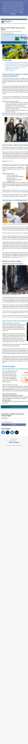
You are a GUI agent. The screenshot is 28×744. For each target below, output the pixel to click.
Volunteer (15, 407)
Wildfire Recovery (6, 312)
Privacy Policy (9, 445)
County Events (21, 407)
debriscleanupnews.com (8, 317)
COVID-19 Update (10, 70)
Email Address (4, 418)
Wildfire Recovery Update (12, 68)
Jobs (11, 407)
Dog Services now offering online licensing (16, 67)
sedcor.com (11, 161)
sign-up (18, 317)
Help (21, 445)
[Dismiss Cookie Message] (26, 1)
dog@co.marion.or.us (20, 257)
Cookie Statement (16, 445)
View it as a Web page (20, 34)
